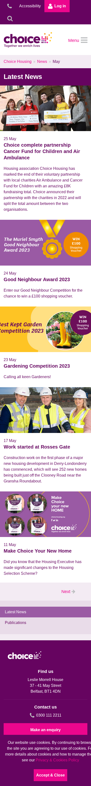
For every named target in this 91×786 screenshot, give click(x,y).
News (42, 61)
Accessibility (30, 6)
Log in (60, 6)
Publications (15, 623)
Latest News (15, 612)
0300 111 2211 (48, 715)
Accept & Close (50, 775)
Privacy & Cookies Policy (57, 760)
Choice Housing (18, 61)
